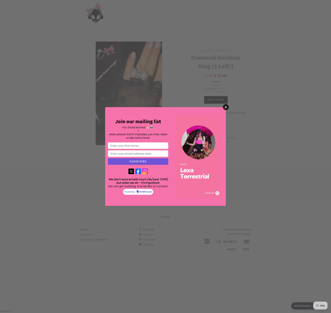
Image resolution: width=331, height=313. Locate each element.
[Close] (226, 107)
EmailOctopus (145, 192)
